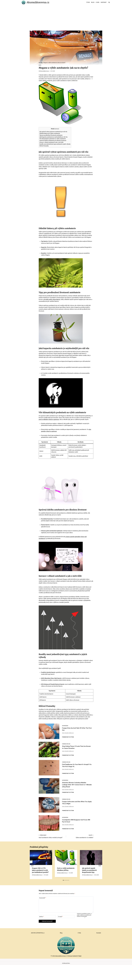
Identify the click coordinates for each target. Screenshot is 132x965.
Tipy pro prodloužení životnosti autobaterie (50, 135)
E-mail (60, 916)
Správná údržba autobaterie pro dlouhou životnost (52, 140)
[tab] (63, 880)
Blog (92, 2)
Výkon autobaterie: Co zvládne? (84, 836)
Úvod (88, 2)
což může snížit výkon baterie (51, 299)
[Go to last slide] (32, 864)
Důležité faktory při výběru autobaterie (49, 133)
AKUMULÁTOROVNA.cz (37, 933)
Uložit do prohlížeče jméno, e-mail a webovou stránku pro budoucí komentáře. (84, 915)
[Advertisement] (66, 14)
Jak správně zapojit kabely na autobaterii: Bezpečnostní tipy (89, 870)
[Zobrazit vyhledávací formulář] (109, 2)
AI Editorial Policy (66, 963)
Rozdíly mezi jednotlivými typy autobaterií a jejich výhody (54, 144)
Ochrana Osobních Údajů (74, 956)
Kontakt (103, 2)
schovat (57, 128)
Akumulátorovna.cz (44, 71)
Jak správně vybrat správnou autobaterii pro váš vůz (53, 131)
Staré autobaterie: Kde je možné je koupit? (50, 836)
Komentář (42, 898)
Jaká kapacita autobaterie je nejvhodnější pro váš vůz (53, 137)
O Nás (97, 2)
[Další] (100, 864)
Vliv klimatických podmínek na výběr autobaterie (52, 138)
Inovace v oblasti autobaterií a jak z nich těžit (51, 142)
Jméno (41, 916)
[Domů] (39, 62)
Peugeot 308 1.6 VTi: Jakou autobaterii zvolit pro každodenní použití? (40, 870)
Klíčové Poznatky (44, 146)
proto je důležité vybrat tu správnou (49, 419)
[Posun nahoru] (128, 962)
